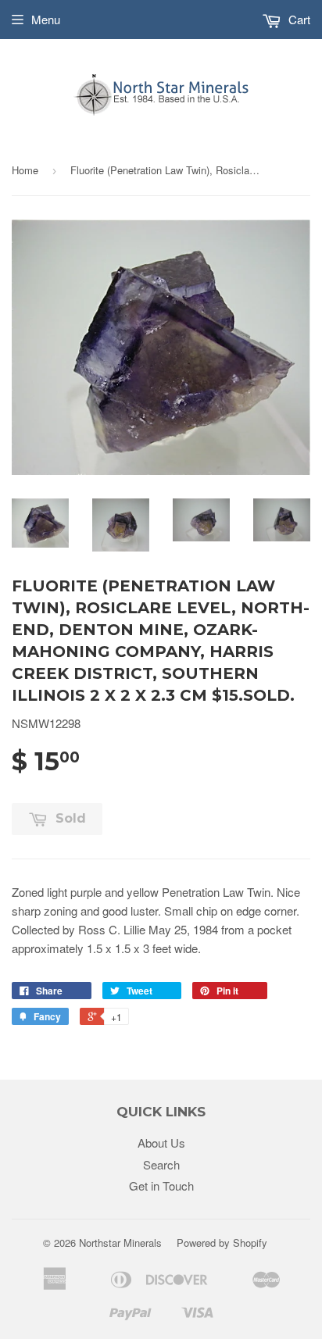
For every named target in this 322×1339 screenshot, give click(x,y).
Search (161, 1164)
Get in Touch (161, 1185)
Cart (297, 19)
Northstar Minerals (120, 1242)
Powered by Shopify (222, 1242)
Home (25, 169)
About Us (161, 1142)
